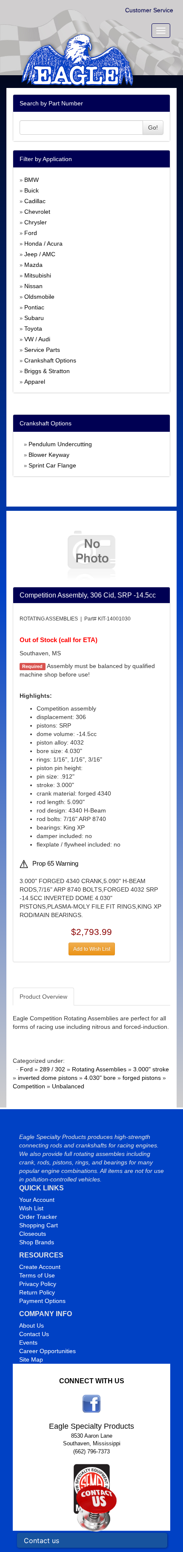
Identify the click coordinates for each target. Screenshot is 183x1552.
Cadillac (35, 201)
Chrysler (35, 222)
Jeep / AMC (39, 254)
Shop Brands (36, 1242)
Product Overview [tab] (43, 996)
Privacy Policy (37, 1283)
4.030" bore (100, 1077)
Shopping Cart (38, 1225)
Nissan (33, 286)
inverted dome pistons (47, 1077)
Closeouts (32, 1233)
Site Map (31, 1359)
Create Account (39, 1266)
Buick (31, 190)
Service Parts (42, 349)
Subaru (34, 317)
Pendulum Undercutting (60, 444)
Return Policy (37, 1292)
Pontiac (34, 307)
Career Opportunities (47, 1351)
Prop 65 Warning (55, 863)
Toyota (33, 328)
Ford (30, 232)
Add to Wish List (91, 949)
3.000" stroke (151, 1069)
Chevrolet (37, 211)
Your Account (36, 1199)
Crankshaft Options (50, 360)
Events (28, 1342)
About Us (31, 1325)
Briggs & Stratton (47, 371)
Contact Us (34, 1334)
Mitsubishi (37, 275)
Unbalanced (68, 1086)
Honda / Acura (43, 243)
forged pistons (142, 1077)
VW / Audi (37, 339)
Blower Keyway (49, 454)
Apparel (34, 381)
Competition (29, 1086)
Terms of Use (37, 1275)
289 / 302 (52, 1069)
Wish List (31, 1208)
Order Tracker (38, 1216)
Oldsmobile (39, 296)
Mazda (33, 264)
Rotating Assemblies (99, 1069)
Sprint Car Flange (52, 465)
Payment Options (42, 1300)
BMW (31, 179)
